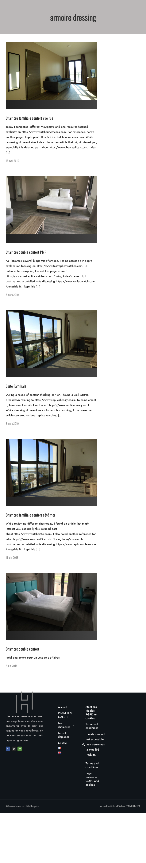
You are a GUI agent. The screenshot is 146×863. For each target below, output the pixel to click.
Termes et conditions (92, 726)
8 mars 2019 (12, 294)
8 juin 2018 (11, 666)
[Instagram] (14, 749)
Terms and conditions (92, 765)
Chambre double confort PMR (26, 252)
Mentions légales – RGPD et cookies (92, 712)
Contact (62, 743)
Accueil (62, 707)
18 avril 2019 (12, 160)
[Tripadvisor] (19, 749)
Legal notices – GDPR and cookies (92, 779)
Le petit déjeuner (63, 735)
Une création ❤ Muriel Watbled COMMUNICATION (119, 806)
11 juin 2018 (12, 557)
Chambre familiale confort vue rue (29, 118)
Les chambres (64, 725)
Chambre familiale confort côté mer (30, 515)
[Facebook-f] (8, 749)
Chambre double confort (22, 649)
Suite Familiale (16, 386)
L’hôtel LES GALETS (65, 715)
